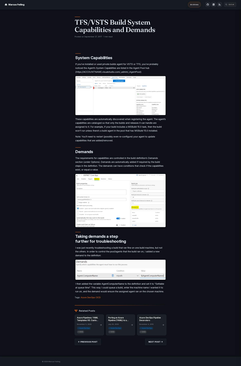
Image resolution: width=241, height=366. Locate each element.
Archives (194, 5)
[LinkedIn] (213, 4)
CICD (98, 297)
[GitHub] (207, 4)
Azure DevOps (88, 297)
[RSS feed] (219, 4)
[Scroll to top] (235, 363)
